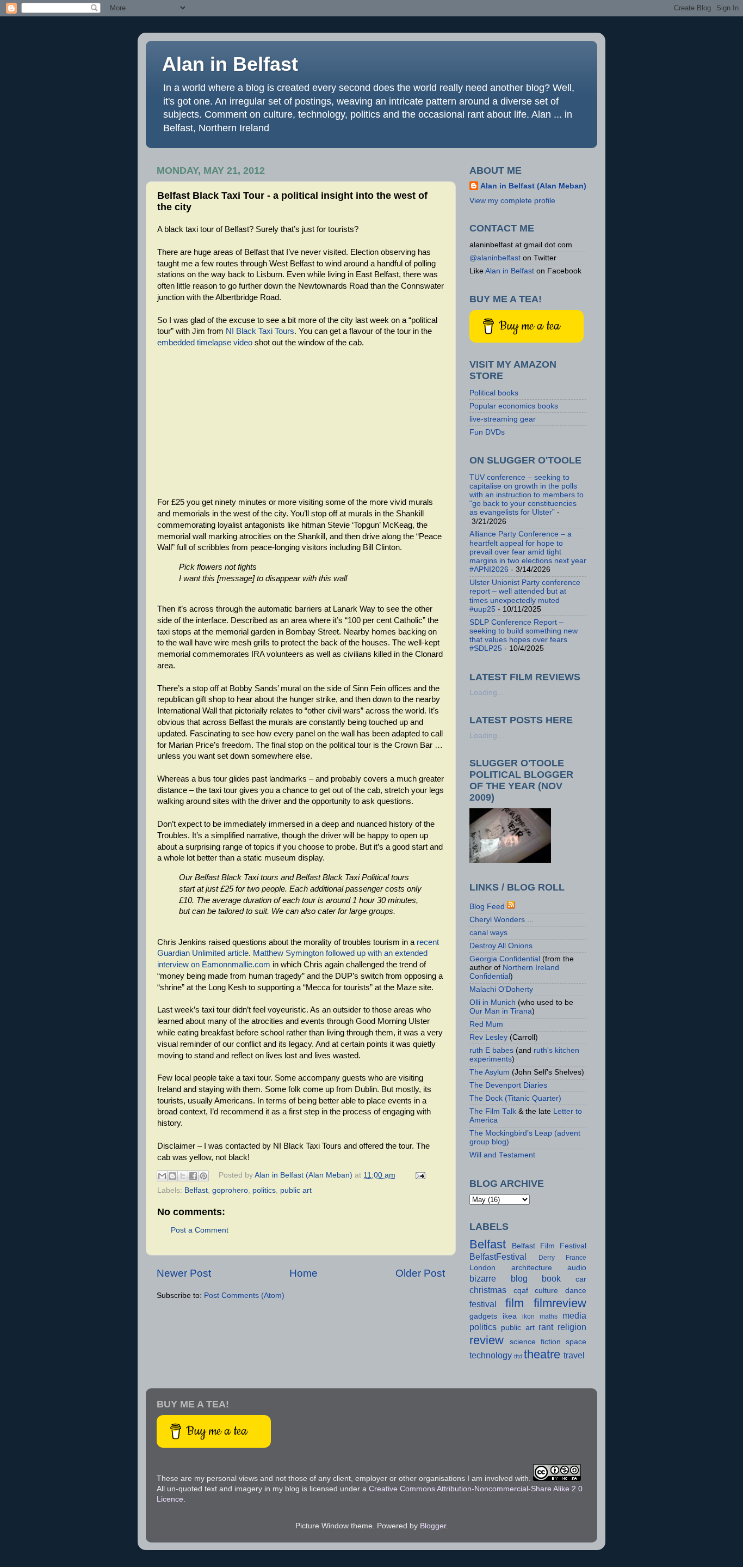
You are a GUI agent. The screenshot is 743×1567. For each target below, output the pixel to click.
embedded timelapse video (204, 342)
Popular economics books (513, 406)
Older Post (420, 1273)
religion (572, 1327)
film (514, 1303)
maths (549, 1316)
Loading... (486, 692)
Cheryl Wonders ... (501, 920)
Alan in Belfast (230, 64)
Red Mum (486, 1024)
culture (546, 1290)
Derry (546, 1257)
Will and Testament (502, 1155)
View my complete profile (512, 201)
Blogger (433, 1526)
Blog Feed (487, 907)
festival (483, 1304)
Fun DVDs (487, 432)
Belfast (196, 1190)
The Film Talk (492, 1111)
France (576, 1257)
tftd (518, 1356)
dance (575, 1290)
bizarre (482, 1278)
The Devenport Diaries (508, 1085)
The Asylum (489, 1072)
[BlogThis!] (172, 1175)
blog (519, 1278)
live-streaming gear (502, 419)
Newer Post (184, 1273)
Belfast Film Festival (549, 1246)
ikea (510, 1316)
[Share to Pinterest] (203, 1175)
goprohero (230, 1190)
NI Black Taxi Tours (260, 331)
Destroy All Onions (501, 946)
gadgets (483, 1316)
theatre (542, 1354)
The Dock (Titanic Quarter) (515, 1098)
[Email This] (162, 1175)
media (574, 1315)
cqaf (520, 1290)
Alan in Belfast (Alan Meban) (533, 186)
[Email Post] (419, 1175)
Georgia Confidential (504, 959)
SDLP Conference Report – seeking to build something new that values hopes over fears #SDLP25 (523, 635)
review (486, 1340)
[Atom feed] (511, 907)
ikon (528, 1316)
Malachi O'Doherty (501, 989)
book (551, 1278)
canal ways (488, 933)
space (576, 1342)
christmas (487, 1290)
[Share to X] (182, 1175)
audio (576, 1268)
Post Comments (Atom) (244, 1295)
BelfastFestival (498, 1256)
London (482, 1268)
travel (574, 1355)
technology (490, 1355)
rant (545, 1327)
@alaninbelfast (495, 258)
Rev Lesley (488, 1037)
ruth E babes (491, 1050)
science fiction (535, 1342)
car (580, 1279)
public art (296, 1190)
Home (303, 1273)
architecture (531, 1268)
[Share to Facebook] (193, 1175)
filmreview (560, 1303)
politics (264, 1190)
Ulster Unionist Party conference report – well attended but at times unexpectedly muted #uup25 (524, 595)
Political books (493, 393)
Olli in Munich (492, 1002)
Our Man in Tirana (500, 1011)
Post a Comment (199, 1230)
